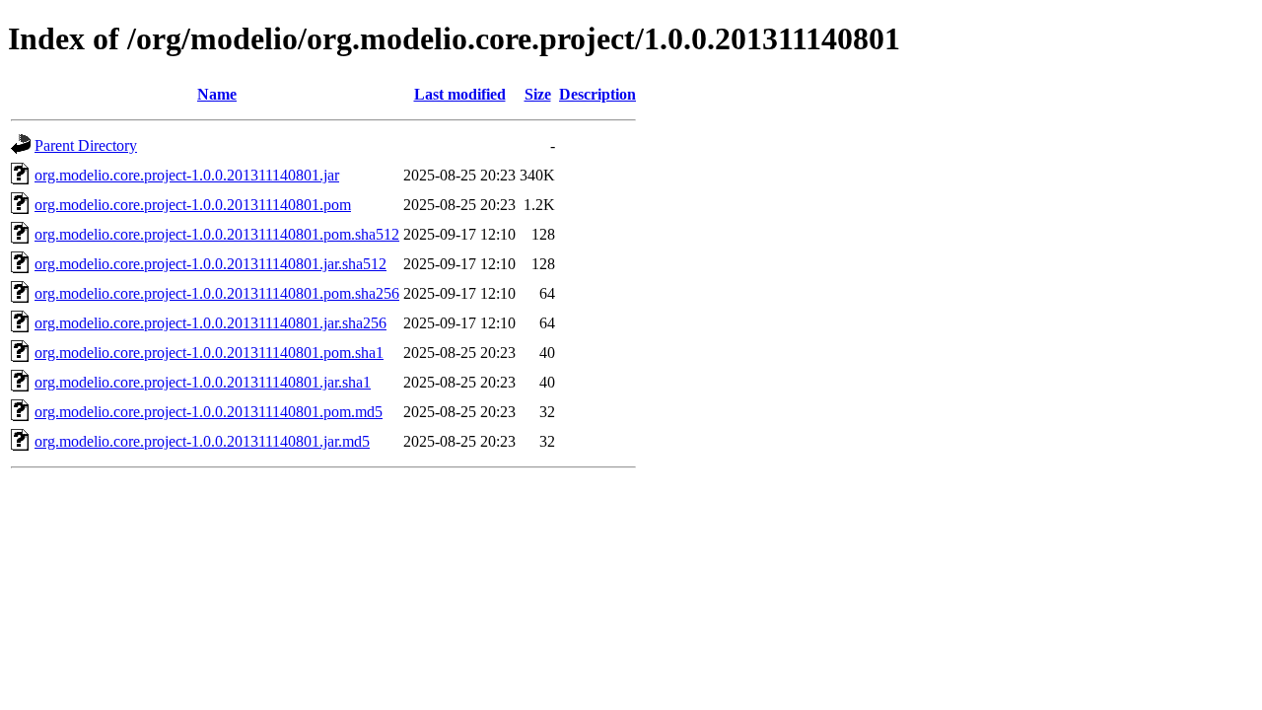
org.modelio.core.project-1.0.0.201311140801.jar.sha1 (203, 382)
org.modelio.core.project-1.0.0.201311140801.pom (193, 204)
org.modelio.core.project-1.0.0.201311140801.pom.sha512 (217, 234)
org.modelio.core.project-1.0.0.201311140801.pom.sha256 (217, 293)
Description (597, 94)
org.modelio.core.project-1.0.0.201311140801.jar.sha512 (210, 263)
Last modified (460, 94)
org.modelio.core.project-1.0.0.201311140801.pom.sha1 (209, 352)
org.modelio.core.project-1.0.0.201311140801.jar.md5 (202, 441)
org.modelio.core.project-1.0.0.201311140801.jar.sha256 (210, 323)
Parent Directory (86, 145)
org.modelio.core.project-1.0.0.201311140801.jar (187, 175)
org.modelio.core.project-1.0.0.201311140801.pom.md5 (209, 411)
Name (217, 94)
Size (538, 94)
